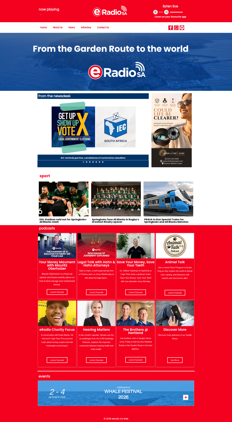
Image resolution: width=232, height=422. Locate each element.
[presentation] (39, 132)
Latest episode (57, 292)
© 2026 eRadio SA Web (116, 418)
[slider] (176, 12)
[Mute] (166, 12)
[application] (171, 12)
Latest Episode (135, 292)
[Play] (155, 12)
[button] (83, 162)
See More (175, 360)
